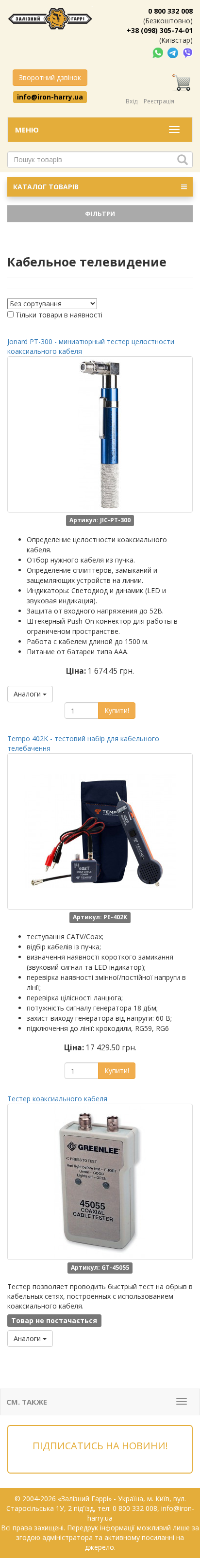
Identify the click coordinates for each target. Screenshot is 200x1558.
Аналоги (28, 693)
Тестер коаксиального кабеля (57, 1098)
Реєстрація (159, 101)
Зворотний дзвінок (50, 77)
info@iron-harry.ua (50, 96)
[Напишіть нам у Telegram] (173, 52)
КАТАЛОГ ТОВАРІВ (46, 186)
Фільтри (100, 213)
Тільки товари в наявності (59, 314)
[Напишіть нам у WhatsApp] (158, 52)
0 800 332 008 (170, 11)
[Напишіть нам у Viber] (188, 52)
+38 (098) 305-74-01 (160, 30)
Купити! (116, 710)
